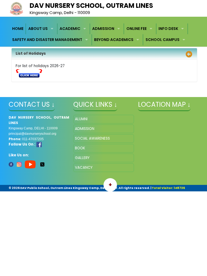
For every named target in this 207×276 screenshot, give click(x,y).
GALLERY (82, 157)
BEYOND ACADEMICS (113, 39)
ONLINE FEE (136, 28)
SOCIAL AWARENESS (92, 138)
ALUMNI (81, 119)
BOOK (80, 148)
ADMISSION (103, 28)
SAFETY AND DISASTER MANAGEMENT (47, 39)
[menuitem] (18, 28)
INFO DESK (168, 28)
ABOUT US (38, 28)
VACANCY (83, 167)
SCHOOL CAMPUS (163, 39)
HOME (17, 28)
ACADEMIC (70, 28)
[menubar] (103, 34)
